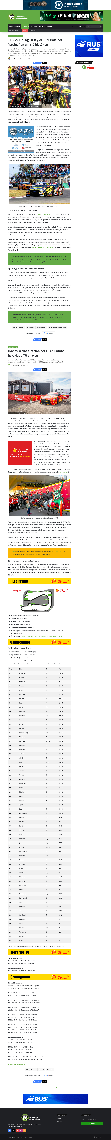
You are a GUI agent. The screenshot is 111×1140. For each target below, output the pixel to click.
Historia (41, 26)
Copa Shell (31, 328)
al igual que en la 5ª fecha (45, 214)
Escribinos (49, 26)
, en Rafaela (43, 247)
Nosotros (59, 1118)
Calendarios (34, 26)
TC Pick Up (24, 26)
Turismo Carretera (14, 26)
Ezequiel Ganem (14, 58)
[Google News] (48, 333)
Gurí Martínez (42, 328)
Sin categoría (12, 36)
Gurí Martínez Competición (58, 328)
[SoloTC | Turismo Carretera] (18, 17)
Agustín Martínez (19, 328)
